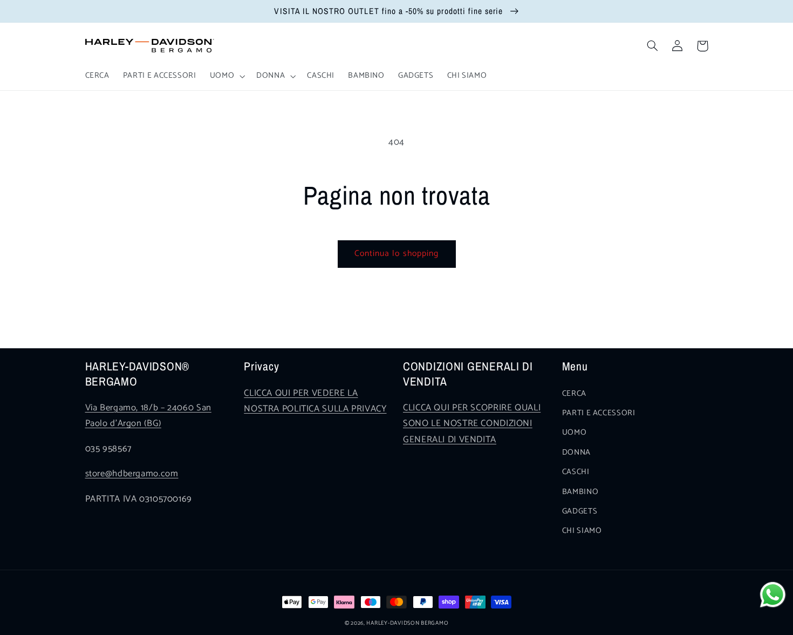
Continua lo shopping (396, 254)
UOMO (574, 432)
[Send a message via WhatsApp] (773, 595)
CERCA (574, 393)
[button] (226, 76)
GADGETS (579, 511)
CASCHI (576, 471)
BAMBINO (580, 491)
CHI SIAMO (582, 530)
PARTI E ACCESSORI (598, 413)
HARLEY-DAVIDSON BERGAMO (407, 623)
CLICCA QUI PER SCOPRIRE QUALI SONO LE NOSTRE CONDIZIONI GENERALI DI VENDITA (472, 424)
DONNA (576, 452)
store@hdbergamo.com (132, 474)
